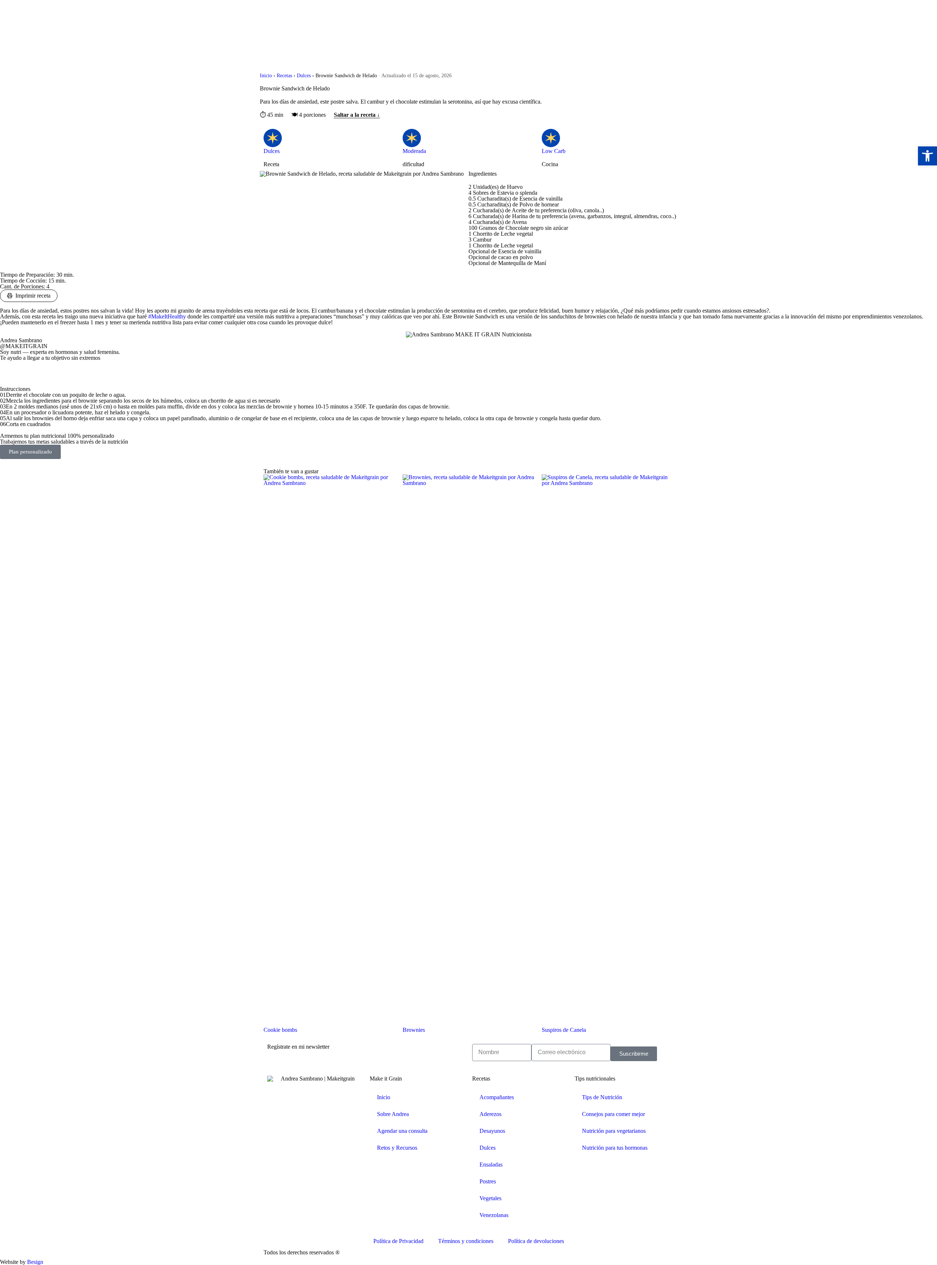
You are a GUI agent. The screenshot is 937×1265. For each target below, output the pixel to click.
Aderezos (490, 1114)
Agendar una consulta (402, 1131)
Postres (487, 1181)
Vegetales (490, 1198)
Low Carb (553, 151)
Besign (34, 1262)
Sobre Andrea (393, 1114)
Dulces (304, 75)
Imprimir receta (33, 295)
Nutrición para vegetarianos (614, 1131)
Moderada (414, 151)
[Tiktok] (49, 370)
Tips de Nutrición (602, 1097)
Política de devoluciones (536, 1241)
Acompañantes (496, 1097)
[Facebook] (276, 1219)
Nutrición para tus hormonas (614, 1148)
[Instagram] (29, 370)
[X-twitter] (9, 370)
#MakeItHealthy (167, 316)
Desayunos (492, 1131)
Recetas (284, 75)
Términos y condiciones (465, 1241)
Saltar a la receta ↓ (357, 115)
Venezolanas (493, 1215)
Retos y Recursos (397, 1148)
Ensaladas (491, 1164)
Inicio (266, 75)
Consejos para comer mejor (613, 1114)
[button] (927, 155)
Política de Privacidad (398, 1241)
